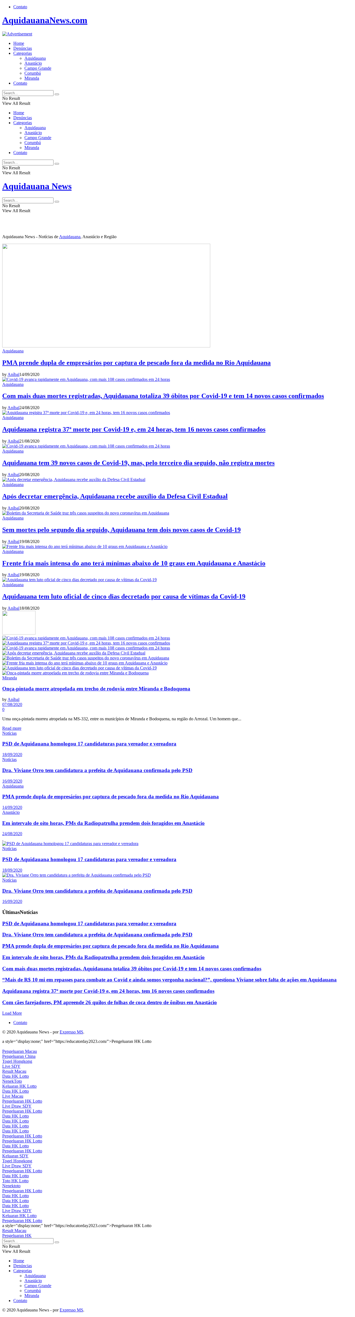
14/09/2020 (12, 807)
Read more (11, 728)
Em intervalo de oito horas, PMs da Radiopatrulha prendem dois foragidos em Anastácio (103, 823)
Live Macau (12, 1096)
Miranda (31, 78)
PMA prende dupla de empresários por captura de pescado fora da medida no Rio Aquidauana (136, 362)
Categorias (22, 53)
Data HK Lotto (15, 1076)
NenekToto (12, 1081)
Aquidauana (35, 58)
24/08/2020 (12, 833)
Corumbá (32, 73)
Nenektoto (11, 1185)
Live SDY (11, 1066)
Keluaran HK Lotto (19, 1086)
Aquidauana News (37, 186)
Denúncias (22, 48)
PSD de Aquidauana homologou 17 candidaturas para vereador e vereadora (89, 744)
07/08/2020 (12, 704)
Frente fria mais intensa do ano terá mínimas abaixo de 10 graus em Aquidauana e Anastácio (133, 563)
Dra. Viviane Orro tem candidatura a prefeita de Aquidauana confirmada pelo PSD (97, 770)
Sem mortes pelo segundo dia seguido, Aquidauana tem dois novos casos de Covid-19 (121, 529)
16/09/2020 (12, 781)
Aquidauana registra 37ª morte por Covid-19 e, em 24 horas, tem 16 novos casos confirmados (133, 429)
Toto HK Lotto (15, 1180)
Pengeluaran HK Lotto (22, 1101)
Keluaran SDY (15, 1156)
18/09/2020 (12, 754)
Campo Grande (37, 68)
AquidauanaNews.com (44, 20)
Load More (12, 1013)
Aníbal (13, 374)
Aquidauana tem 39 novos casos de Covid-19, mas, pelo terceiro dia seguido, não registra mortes (138, 462)
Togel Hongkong (17, 1061)
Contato (20, 6)
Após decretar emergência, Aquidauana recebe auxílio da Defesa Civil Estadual (115, 496)
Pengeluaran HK (17, 1235)
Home (18, 43)
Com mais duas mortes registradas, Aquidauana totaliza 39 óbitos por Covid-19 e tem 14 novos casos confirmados (163, 395)
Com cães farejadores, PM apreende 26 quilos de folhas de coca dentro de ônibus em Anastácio (109, 1002)
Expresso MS (71, 1032)
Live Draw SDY (17, 1106)
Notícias (9, 733)
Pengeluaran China (19, 1056)
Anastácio (33, 63)
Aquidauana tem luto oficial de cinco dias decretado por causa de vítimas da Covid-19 (123, 596)
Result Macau (14, 1071)
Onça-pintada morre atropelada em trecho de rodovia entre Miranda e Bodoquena (96, 689)
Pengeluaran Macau (19, 1051)
